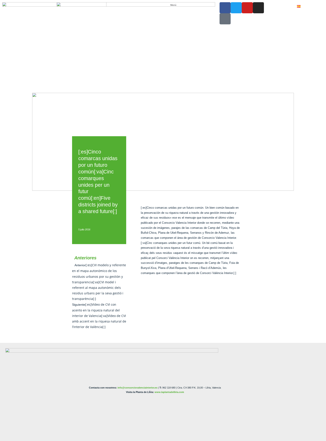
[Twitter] (236, 7)
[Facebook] (225, 7)
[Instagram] (258, 7)
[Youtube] (247, 7)
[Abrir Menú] (178, 5)
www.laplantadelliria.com (169, 392)
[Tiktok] (225, 18)
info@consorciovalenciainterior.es (137, 387)
